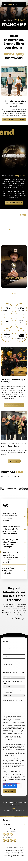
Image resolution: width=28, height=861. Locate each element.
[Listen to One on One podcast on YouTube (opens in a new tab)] (11, 834)
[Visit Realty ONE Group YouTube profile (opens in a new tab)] (11, 840)
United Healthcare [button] (15, 855)
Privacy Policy (14, 850)
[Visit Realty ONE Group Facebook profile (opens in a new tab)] (7, 840)
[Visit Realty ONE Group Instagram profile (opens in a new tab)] (4, 840)
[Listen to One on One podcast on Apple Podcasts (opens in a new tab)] (4, 834)
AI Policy (20, 850)
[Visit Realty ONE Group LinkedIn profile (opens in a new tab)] (15, 840)
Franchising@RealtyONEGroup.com (14, 810)
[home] (10, 4)
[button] (23, 4)
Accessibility (8, 852)
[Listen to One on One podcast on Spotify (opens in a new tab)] (7, 834)
